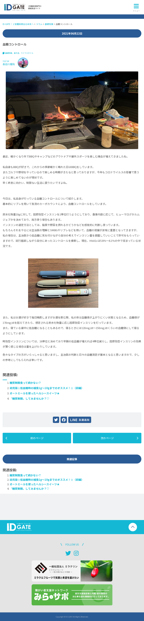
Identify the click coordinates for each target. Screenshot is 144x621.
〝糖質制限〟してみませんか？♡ (29, 398)
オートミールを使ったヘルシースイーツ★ (35, 393)
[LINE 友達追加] (80, 420)
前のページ (37, 438)
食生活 (16, 53)
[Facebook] (64, 420)
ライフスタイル (27, 53)
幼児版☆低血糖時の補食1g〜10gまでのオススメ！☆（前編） (47, 388)
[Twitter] (56, 420)
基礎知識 (8, 53)
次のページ (107, 438)
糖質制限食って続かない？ (25, 383)
